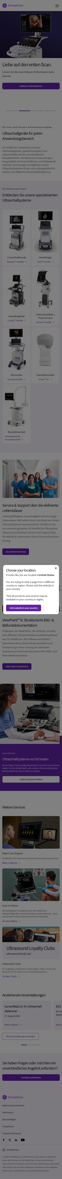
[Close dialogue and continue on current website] (56, 568)
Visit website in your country (24, 607)
